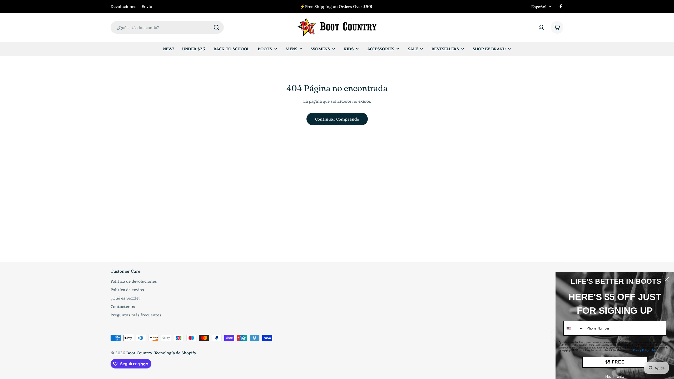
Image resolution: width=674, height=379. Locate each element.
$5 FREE (615, 362)
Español (539, 6)
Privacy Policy (641, 350)
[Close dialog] (666, 279)
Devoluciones (123, 6)
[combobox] (167, 27)
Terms (655, 350)
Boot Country (139, 352)
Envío (147, 6)
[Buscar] (216, 27)
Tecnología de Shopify (175, 352)
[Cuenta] (541, 27)
